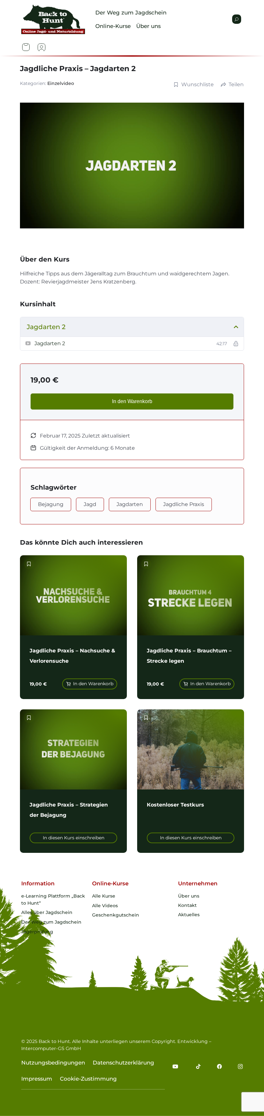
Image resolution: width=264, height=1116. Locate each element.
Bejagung (50, 504)
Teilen (236, 84)
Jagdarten (130, 504)
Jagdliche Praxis (183, 504)
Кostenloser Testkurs (175, 805)
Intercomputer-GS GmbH (51, 1048)
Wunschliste (197, 84)
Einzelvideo (60, 83)
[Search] (236, 19)
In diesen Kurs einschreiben (73, 838)
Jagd (90, 504)
